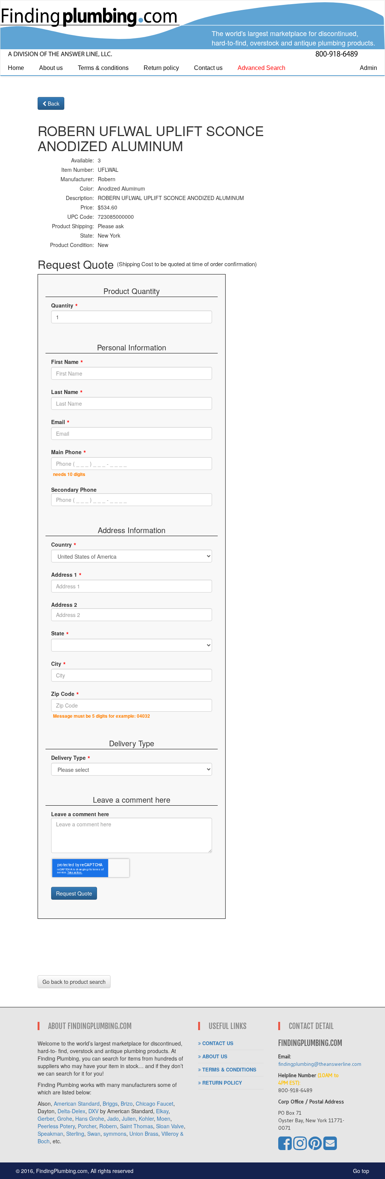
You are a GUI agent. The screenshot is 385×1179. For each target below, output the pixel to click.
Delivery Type (68, 757)
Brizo (127, 1103)
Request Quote (74, 893)
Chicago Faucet (154, 1103)
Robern (108, 1126)
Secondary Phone (74, 489)
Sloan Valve (170, 1126)
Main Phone (66, 452)
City (56, 663)
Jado (113, 1118)
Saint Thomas (136, 1126)
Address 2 (64, 604)
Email (58, 422)
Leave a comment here (80, 814)
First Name (65, 361)
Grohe (64, 1118)
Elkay (162, 1111)
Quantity (62, 305)
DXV (93, 1111)
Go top (361, 1170)
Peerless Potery (56, 1126)
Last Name (64, 392)
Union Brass (143, 1133)
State (57, 633)
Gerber (46, 1118)
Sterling (75, 1133)
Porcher (87, 1126)
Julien (129, 1118)
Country (61, 544)
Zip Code (62, 693)
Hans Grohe (89, 1118)
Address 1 (64, 574)
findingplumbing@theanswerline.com (319, 1064)
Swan (93, 1133)
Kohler (146, 1118)
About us (51, 68)
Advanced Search (261, 68)
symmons (114, 1133)
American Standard (77, 1103)
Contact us (208, 68)
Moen (163, 1118)
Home (16, 68)
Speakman (50, 1133)
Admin (368, 68)
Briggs (110, 1103)
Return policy (161, 68)
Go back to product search (74, 981)
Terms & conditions (103, 68)
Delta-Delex (71, 1111)
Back (52, 103)
